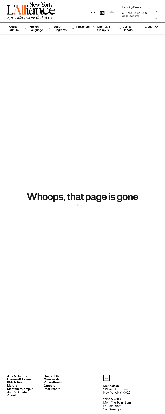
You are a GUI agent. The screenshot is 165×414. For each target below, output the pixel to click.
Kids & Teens (16, 382)
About (147, 27)
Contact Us (52, 376)
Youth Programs (60, 28)
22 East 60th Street (116, 389)
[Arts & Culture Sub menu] (25, 28)
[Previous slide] (156, 12)
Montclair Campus (103, 28)
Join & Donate (128, 28)
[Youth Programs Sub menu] (72, 28)
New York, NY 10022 (117, 392)
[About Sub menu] (156, 27)
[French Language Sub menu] (49, 28)
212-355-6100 (113, 399)
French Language (36, 28)
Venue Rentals (54, 382)
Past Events (52, 389)
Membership (52, 379)
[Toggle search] (93, 13)
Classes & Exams (19, 379)
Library (12, 385)
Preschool (83, 27)
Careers (49, 385)
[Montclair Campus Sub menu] (119, 28)
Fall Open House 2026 (134, 14)
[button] (102, 13)
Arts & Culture (14, 28)
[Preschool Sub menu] (93, 27)
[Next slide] (156, 17)
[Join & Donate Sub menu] (139, 28)
